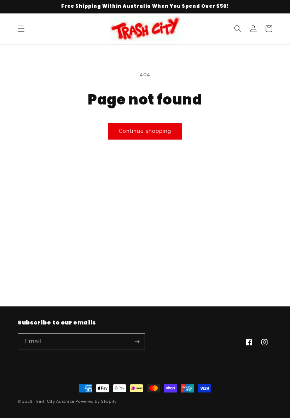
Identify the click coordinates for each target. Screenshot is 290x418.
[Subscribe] (137, 341)
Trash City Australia (54, 401)
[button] (21, 28)
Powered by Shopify (96, 401)
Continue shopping (145, 131)
